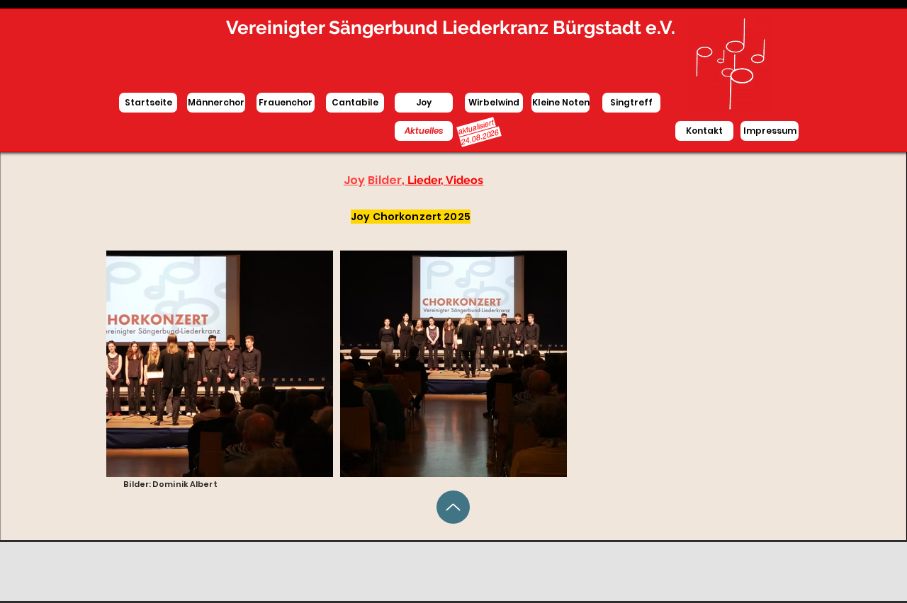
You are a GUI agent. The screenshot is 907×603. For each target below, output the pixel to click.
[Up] (453, 507)
